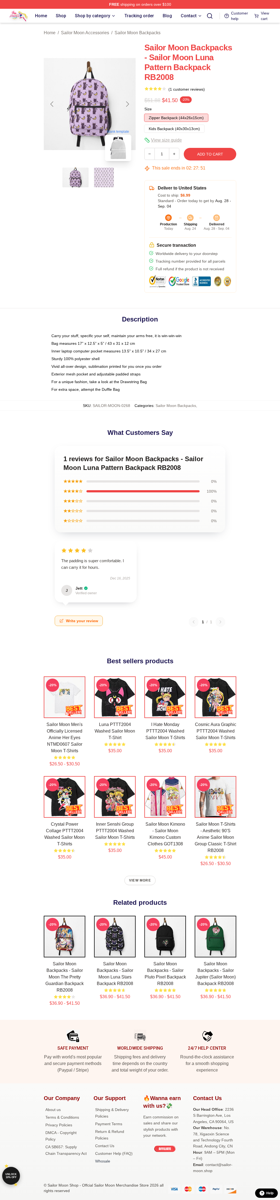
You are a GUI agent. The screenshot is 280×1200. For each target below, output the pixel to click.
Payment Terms (108, 1124)
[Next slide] (127, 104)
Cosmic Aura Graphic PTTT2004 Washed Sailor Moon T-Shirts (215, 731)
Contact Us (104, 1146)
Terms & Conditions (62, 1117)
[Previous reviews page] (194, 622)
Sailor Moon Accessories (85, 32)
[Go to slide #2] (104, 177)
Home (50, 32)
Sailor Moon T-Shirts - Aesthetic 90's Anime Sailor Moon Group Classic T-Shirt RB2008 (215, 837)
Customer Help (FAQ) (114, 1153)
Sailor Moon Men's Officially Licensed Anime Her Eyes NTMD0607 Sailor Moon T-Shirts (64, 737)
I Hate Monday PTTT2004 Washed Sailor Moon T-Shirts (165, 731)
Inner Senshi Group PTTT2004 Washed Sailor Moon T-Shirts (115, 831)
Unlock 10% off (11, 1176)
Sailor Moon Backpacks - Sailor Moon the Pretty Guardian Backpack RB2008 (64, 976)
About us (53, 1109)
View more (140, 880)
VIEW (64, 712)
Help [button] (269, 1193)
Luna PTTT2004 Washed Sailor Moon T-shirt (115, 731)
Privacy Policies (58, 1125)
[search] (209, 15)
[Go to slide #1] (75, 177)
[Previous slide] (52, 104)
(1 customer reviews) (186, 89)
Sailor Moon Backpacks (138, 32)
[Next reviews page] (220, 622)
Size (148, 109)
